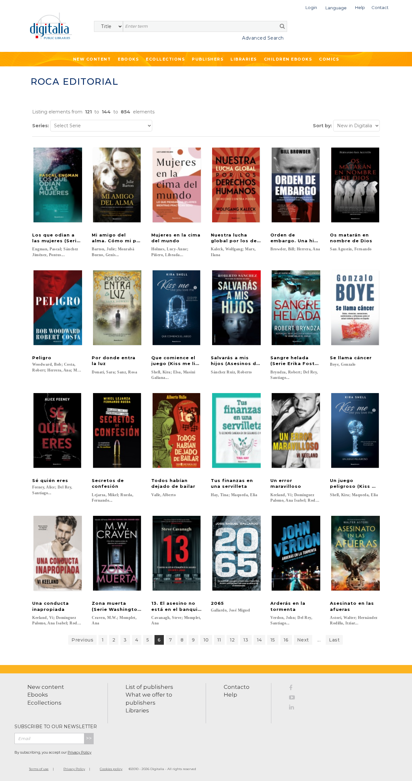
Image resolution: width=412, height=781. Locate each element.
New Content (92, 59)
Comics (329, 59)
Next (303, 640)
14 (259, 640)
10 (206, 640)
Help (230, 694)
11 (219, 640)
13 (245, 640)
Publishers (207, 59)
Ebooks (128, 59)
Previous (82, 640)
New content (45, 687)
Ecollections (165, 59)
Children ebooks (288, 59)
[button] (311, 7)
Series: (40, 126)
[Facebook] (294, 689)
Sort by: (322, 126)
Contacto (236, 687)
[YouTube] (294, 698)
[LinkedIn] (294, 708)
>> (89, 738)
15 (272, 640)
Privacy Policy (79, 752)
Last (334, 640)
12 (232, 640)
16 (286, 640)
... (319, 640)
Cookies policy (111, 769)
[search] (282, 26)
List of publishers (149, 687)
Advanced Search (263, 38)
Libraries (243, 59)
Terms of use (39, 769)
